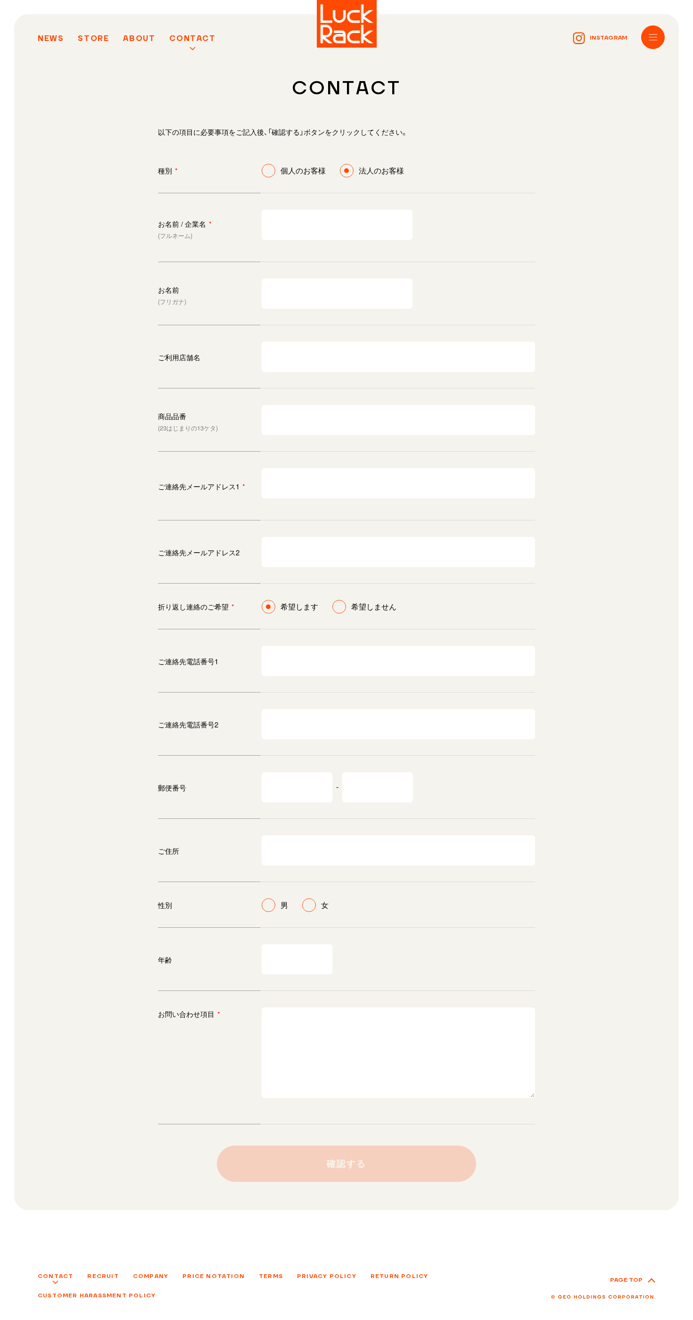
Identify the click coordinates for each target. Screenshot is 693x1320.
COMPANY (150, 1276)
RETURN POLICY (400, 1276)
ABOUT (139, 38)
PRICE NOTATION (213, 1276)
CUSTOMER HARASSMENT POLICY (97, 1295)
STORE (93, 38)
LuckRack (347, 24)
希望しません (373, 606)
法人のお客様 (381, 170)
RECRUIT (102, 1276)
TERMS (271, 1276)
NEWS (51, 38)
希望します (299, 606)
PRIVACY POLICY (326, 1276)
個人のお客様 (303, 170)
